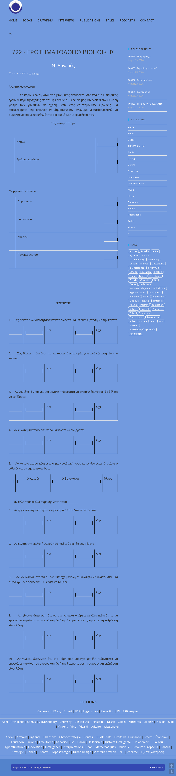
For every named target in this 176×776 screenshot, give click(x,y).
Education (145, 271)
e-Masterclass (137, 267)
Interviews (133, 177)
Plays (131, 195)
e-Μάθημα (153, 267)
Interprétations (73, 747)
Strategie (158, 308)
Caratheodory (137, 259)
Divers (131, 164)
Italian (146, 296)
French (133, 280)
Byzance (134, 255)
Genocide (145, 280)
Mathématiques (105, 747)
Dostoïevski (82, 722)
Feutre (142, 275)
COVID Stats (103, 737)
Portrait (144, 304)
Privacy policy (156, 767)
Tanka (31, 752)
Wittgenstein (112, 726)
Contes (131, 152)
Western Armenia (105, 752)
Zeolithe (134, 325)
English (158, 271)
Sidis (171, 722)
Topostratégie (60, 752)
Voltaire (96, 726)
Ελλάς (57, 711)
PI (118, 711)
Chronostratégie (70, 737)
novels (145, 300)
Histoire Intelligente (140, 288)
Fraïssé (110, 722)
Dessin (133, 263)
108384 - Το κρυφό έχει (139, 56)
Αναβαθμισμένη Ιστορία (142, 329)
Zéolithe (132, 752)
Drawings (133, 171)
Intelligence (155, 292)
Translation (153, 317)
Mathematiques (136, 183)
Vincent (143, 321)
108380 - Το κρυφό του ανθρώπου (145, 103)
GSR (77, 711)
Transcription (136, 317)
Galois (122, 722)
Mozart (160, 722)
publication (157, 304)
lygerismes (158, 296)
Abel (5, 722)
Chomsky (66, 722)
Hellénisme (95, 742)
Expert (68, 711)
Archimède (17, 722)
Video (133, 321)
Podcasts (133, 202)
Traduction (144, 313)
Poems (131, 208)
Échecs (148, 737)
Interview (134, 296)
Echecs (133, 271)
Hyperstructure (137, 292)
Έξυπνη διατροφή (152, 752)
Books (131, 139)
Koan (89, 747)
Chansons (49, 737)
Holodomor (159, 288)
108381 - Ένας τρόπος (139, 91)
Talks (131, 221)
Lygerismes (90, 711)
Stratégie (18, 752)
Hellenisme (145, 284)
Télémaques (131, 711)
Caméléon (43, 711)
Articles (35, 73)
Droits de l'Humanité (127, 737)
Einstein (97, 722)
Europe (31, 742)
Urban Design (82, 752)
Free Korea (155, 275)
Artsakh (145, 251)
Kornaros (135, 722)
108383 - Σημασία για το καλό (142, 68)
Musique (134, 300)
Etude (133, 275)
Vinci (153, 321)
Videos (131, 227)
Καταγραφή (136, 333)
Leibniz (148, 722)
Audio (131, 133)
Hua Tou (157, 742)
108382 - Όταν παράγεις (140, 80)
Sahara (133, 308)
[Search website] (10, 33)
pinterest (157, 300)
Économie (161, 737)
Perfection (107, 711)
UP (171, 765)
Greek (133, 284)
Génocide (62, 742)
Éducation (17, 742)
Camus (146, 255)
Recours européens (145, 747)
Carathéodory (48, 722)
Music (131, 189)
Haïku (81, 742)
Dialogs (132, 158)
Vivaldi (83, 726)
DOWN (171, 771)
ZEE (161, 321)
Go (155, 280)
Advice (10, 737)
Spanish (145, 308)
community (153, 259)
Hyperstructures (14, 747)
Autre (155, 251)
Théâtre (43, 752)
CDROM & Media (136, 146)
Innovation (35, 747)
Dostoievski (158, 263)
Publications (134, 214)
